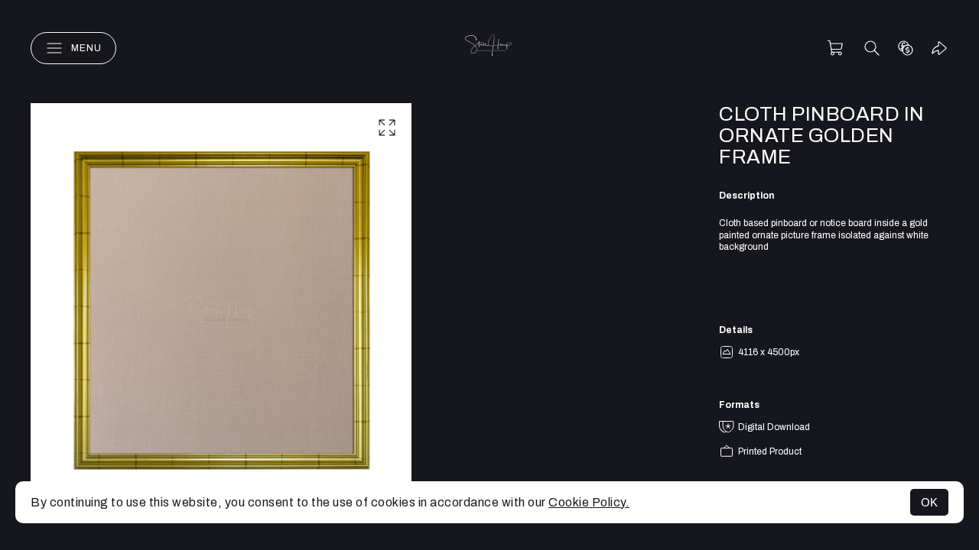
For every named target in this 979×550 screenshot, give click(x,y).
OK (929, 502)
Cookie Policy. (588, 502)
